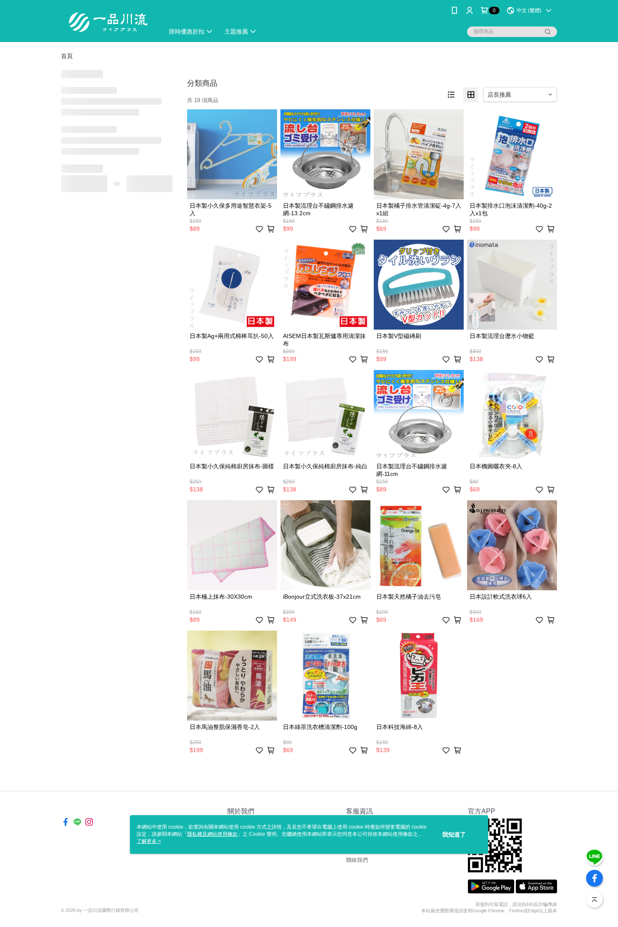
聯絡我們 (357, 860)
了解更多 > (149, 841)
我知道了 (454, 834)
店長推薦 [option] (499, 94)
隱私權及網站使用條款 (212, 834)
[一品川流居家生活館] (107, 22)
